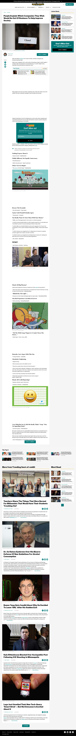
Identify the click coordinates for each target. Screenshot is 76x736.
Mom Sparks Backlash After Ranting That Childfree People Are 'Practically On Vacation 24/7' (66, 31)
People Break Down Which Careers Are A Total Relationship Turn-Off (23, 72)
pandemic (21, 58)
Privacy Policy (9, 732)
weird (36, 287)
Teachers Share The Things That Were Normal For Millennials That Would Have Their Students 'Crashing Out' (26, 503)
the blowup (19, 50)
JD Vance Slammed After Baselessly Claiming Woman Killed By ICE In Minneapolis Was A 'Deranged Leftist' (37, 1)
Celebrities (63, 497)
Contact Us (34, 732)
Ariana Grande (25, 617)
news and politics (19, 7)
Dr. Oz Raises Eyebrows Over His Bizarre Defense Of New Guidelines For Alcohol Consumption (22, 554)
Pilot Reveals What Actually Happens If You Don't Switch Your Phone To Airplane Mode (42, 458)
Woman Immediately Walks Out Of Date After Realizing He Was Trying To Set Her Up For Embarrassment (17, 459)
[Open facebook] (65, 732)
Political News (64, 484)
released (28, 567)
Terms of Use (15, 732)
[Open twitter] (67, 732)
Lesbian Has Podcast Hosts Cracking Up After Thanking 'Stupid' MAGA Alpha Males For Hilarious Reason (66, 38)
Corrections (21, 732)
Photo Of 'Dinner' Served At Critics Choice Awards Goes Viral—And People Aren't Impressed (66, 494)
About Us (4, 732)
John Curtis (11, 53)
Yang (13, 617)
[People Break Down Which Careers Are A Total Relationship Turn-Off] (15, 72)
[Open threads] (70, 732)
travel (35, 663)
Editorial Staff (27, 732)
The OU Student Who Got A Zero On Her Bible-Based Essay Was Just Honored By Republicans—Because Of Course (66, 488)
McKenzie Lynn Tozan (9, 508)
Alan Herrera (7, 559)
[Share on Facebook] (5, 62)
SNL (17, 614)
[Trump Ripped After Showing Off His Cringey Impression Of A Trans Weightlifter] (56, 23)
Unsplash (23, 50)
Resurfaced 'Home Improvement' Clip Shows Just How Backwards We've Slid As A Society (66, 500)
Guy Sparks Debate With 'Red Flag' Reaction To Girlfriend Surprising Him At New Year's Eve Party (66, 481)
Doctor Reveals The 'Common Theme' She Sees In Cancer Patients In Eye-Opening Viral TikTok (42, 453)
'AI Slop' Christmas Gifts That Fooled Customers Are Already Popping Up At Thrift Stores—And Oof (66, 18)
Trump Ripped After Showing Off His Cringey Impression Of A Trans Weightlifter (67, 24)
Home (5, 12)
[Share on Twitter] (5, 64)
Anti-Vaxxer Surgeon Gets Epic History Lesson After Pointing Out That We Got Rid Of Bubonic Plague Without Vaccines (18, 454)
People (47, 7)
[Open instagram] (73, 732)
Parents (5, 717)
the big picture (56, 7)
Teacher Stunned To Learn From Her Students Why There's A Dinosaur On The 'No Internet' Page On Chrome (66, 474)
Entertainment (31, 7)
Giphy (25, 190)
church (15, 168)
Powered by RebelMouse (69, 734)
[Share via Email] (5, 67)
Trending (40, 7)
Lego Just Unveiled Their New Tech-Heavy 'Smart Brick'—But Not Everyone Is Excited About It (23, 706)
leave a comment (42, 54)
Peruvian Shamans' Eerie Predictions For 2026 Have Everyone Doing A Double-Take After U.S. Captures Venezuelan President (66, 454)
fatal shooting (9, 664)
